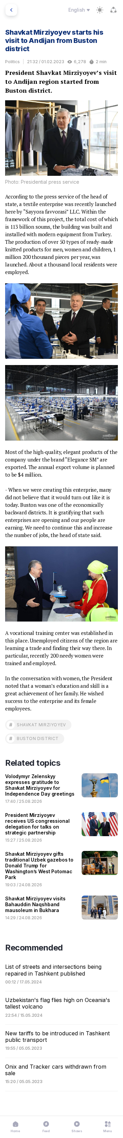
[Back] (11, 10)
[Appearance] (100, 10)
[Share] (113, 10)
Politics (12, 61)
